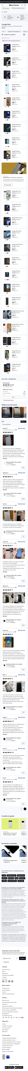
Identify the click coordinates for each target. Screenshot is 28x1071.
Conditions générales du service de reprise (11, 1042)
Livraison (4, 992)
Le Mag (3, 1024)
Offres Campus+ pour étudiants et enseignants (12, 1008)
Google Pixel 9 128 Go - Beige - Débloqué (13, 493)
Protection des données (7, 1045)
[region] (14, 412)
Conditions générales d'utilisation (9, 1038)
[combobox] (4, 31)
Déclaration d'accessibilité (7, 975)
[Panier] (25, 5)
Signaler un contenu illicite (7, 1051)
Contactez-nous (5, 988)
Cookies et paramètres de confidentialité (11, 1043)
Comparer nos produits (7, 1025)
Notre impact (5, 973)
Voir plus (3, 27)
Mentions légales (5, 1049)
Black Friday (4, 1031)
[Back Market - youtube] (6, 981)
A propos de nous (6, 969)
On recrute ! (4, 979)
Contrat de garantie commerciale (9, 1002)
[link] (7, 184)
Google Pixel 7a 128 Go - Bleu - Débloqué (13, 462)
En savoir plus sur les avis (9, 400)
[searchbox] (20, 8)
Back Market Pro (5, 1013)
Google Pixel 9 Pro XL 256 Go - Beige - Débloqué (15, 530)
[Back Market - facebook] (9, 981)
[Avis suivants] (25, 809)
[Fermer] (26, 1)
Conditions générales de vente (8, 1040)
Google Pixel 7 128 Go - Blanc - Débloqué (13, 575)
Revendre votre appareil (7, 1006)
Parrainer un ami (5, 1000)
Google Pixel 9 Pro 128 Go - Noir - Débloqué (14, 664)
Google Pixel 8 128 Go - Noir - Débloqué (13, 737)
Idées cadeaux (5, 1029)
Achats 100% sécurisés (7, 1015)
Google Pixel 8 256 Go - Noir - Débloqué (13, 619)
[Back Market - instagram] (3, 981)
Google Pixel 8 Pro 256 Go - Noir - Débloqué (14, 706)
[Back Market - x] (12, 981)
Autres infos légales (6, 1047)
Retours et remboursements (8, 993)
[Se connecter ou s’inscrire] (22, 5)
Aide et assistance (6, 990)
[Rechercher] (12, 8)
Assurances (4, 1004)
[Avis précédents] (21, 809)
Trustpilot (4, 977)
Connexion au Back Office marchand (10, 1011)
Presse (3, 971)
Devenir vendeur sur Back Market (9, 1010)
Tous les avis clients (6, 1027)
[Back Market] (14, 5)
